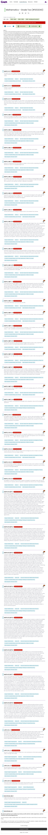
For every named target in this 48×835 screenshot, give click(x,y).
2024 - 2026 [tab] (21, 19)
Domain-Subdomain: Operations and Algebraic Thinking (31, 423)
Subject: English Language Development (12, 802)
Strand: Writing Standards (28, 787)
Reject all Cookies (24, 832)
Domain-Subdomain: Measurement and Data (29, 121)
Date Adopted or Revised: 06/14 (11, 806)
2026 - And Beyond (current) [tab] (32, 19)
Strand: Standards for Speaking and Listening (32, 741)
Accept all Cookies (24, 829)
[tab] (9, 26)
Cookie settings (24, 825)
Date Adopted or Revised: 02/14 (29, 81)
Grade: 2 (16, 78)
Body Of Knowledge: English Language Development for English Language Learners (21, 804)
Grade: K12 (17, 518)
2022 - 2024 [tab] (13, 19)
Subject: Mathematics (9, 78)
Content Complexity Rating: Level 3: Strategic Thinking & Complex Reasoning (20, 407)
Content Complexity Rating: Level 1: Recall (13, 81)
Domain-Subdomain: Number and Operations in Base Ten (31, 291)
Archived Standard (15, 71)
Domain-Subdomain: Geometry (26, 78)
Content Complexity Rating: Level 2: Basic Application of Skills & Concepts (19, 123)
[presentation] (13, 19)
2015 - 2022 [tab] (6, 19)
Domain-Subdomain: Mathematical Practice (29, 518)
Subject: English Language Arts (11, 741)
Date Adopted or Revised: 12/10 (11, 745)
